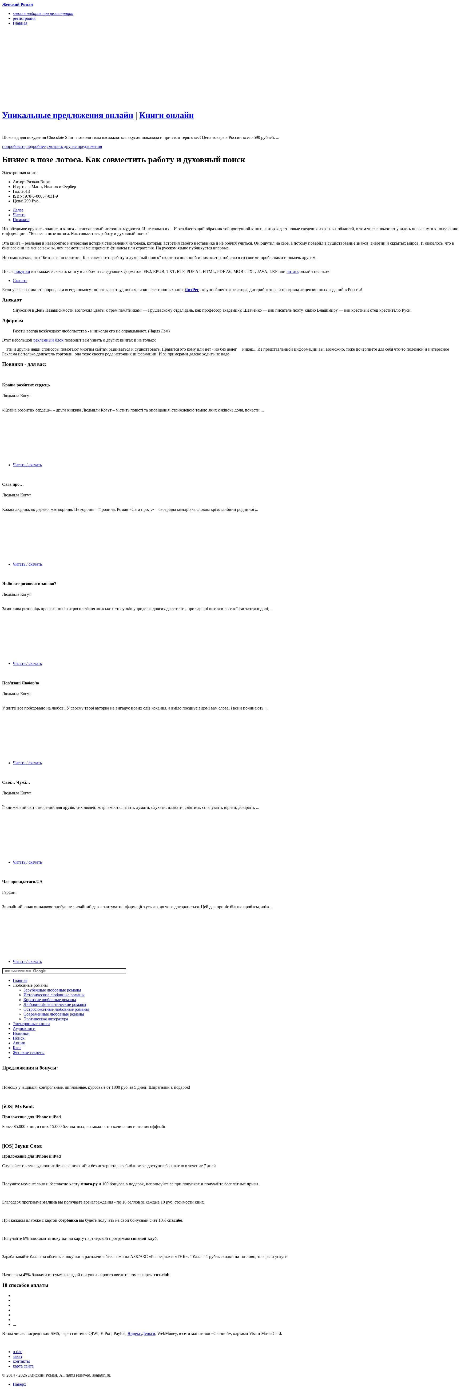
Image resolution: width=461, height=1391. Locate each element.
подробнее (36, 146)
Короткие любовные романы (49, 999)
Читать (19, 215)
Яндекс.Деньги (141, 1333)
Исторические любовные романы (54, 995)
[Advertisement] (162, 67)
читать (293, 271)
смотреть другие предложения (74, 146)
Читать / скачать (27, 465)
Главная (20, 980)
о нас (17, 1351)
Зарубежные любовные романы (52, 990)
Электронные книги (31, 1023)
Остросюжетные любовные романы (56, 1009)
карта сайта (23, 1366)
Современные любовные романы (53, 1014)
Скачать (20, 280)
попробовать (13, 146)
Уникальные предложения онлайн (67, 115)
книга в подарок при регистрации (43, 13)
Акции (19, 1043)
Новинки (21, 1033)
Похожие (21, 219)
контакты (21, 1361)
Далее (18, 210)
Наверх (19, 1384)
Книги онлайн (166, 115)
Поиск (19, 1038)
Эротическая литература (45, 1019)
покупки (22, 271)
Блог (17, 1047)
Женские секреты (29, 1052)
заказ (17, 1356)
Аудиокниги (24, 1028)
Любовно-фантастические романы (54, 1004)
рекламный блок (48, 340)
